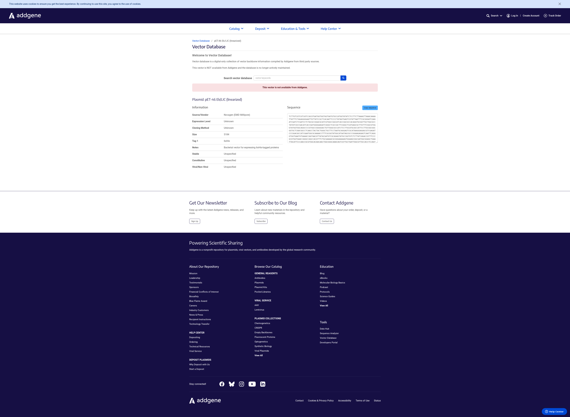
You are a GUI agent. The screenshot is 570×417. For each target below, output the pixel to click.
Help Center (329, 28)
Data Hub (324, 328)
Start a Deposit (196, 369)
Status (377, 400)
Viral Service (195, 351)
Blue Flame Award (198, 301)
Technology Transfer (199, 324)
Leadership (194, 278)
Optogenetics (261, 341)
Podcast (324, 287)
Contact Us (327, 221)
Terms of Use (362, 400)
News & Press (196, 314)
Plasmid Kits (261, 287)
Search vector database (238, 78)
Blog (322, 273)
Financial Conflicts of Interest (204, 292)
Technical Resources (199, 346)
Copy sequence (370, 108)
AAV (257, 305)
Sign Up (194, 221)
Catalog (234, 28)
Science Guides (327, 296)
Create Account (531, 15)
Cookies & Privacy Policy (321, 400)
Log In (514, 15)
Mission (193, 273)
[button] (494, 15)
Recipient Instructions (200, 319)
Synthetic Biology (263, 346)
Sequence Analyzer (329, 333)
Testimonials (195, 282)
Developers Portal (329, 342)
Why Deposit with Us (199, 364)
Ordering (193, 342)
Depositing (194, 337)
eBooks (323, 278)
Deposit (260, 28)
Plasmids (259, 282)
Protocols (325, 292)
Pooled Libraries (263, 292)
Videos (323, 301)
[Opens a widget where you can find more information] (554, 412)
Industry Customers (199, 310)
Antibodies (260, 278)
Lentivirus (259, 309)
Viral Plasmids (262, 351)
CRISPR (258, 328)
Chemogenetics (262, 323)
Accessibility (344, 400)
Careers (193, 305)
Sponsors (194, 287)
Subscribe (261, 221)
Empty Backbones (263, 332)
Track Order (554, 15)
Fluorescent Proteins (265, 337)
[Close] (558, 4)
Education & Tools (293, 28)
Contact (299, 400)
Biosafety (194, 296)
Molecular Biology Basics (332, 282)
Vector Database (201, 40)
